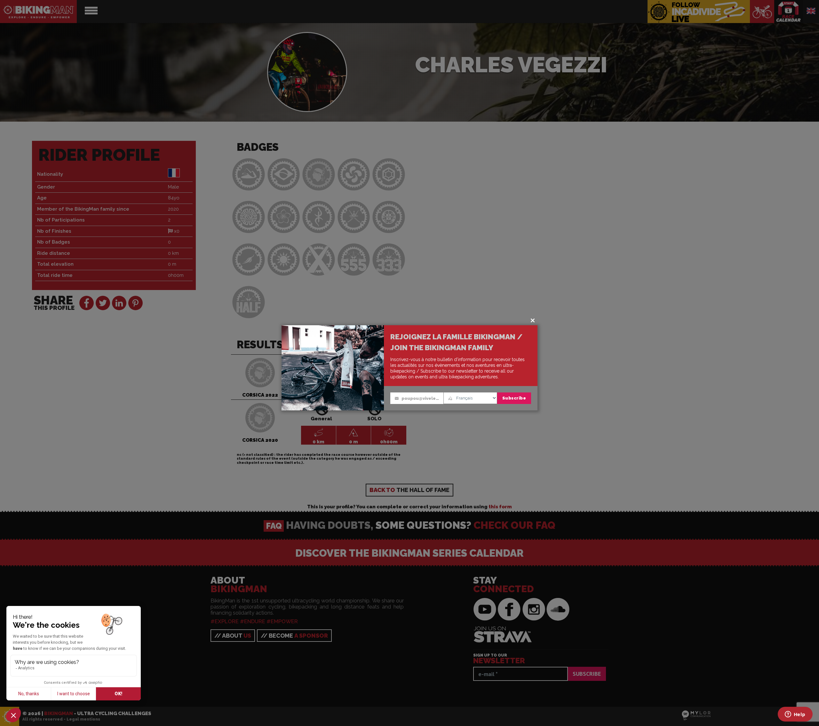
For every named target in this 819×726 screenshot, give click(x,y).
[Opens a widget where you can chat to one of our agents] (795, 715)
